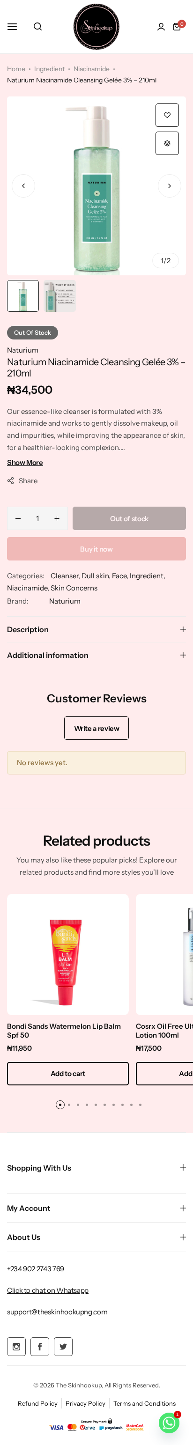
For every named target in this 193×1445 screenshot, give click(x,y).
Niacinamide (92, 69)
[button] (169, 186)
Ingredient (49, 69)
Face (119, 575)
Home (16, 69)
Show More (25, 462)
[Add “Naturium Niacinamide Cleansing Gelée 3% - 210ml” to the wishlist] (167, 115)
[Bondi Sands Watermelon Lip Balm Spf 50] (68, 955)
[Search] (38, 26)
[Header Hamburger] (17, 26)
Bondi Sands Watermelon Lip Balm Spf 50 (64, 1030)
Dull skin (95, 575)
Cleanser (64, 575)
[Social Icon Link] (16, 1346)
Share (28, 480)
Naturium (22, 350)
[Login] (161, 26)
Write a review (96, 728)
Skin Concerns (74, 587)
